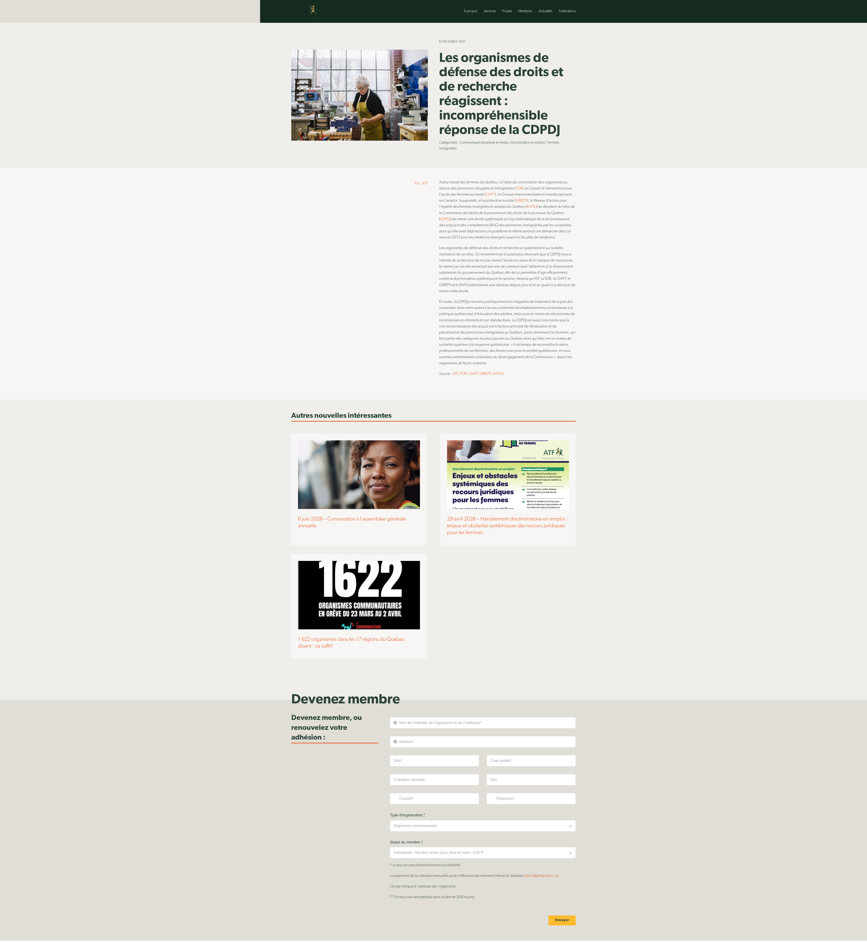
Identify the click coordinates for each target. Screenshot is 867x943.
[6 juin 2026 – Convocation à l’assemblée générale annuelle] (359, 443)
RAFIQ (532, 207)
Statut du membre (406, 842)
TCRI (518, 188)
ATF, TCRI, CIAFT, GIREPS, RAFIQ (478, 374)
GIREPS (521, 201)
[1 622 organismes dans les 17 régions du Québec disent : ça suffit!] (359, 564)
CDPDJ (445, 219)
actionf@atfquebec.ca (541, 876)
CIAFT (490, 194)
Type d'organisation (407, 815)
